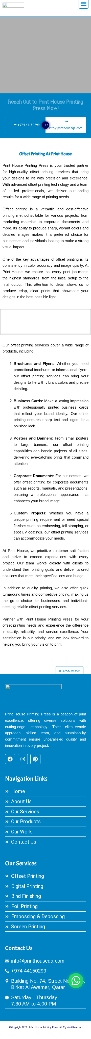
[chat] (75, 980)
